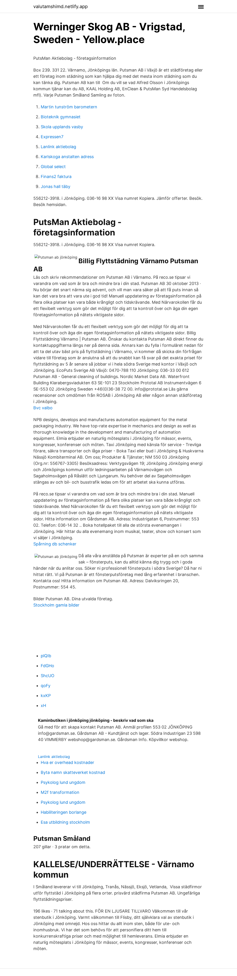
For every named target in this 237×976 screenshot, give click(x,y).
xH (43, 705)
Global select (53, 166)
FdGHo (47, 665)
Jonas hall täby (55, 186)
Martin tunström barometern (69, 106)
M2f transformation (60, 792)
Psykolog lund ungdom (63, 782)
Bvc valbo (43, 407)
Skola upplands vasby (62, 126)
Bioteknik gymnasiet (61, 116)
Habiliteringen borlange (63, 812)
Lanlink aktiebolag (58, 146)
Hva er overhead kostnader (67, 762)
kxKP (46, 695)
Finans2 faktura (56, 176)
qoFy (45, 685)
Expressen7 (52, 136)
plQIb (46, 655)
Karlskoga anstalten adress (67, 156)
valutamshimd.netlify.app (60, 6)
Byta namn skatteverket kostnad (73, 772)
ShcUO (47, 675)
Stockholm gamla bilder (56, 605)
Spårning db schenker (54, 543)
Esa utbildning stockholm (65, 822)
